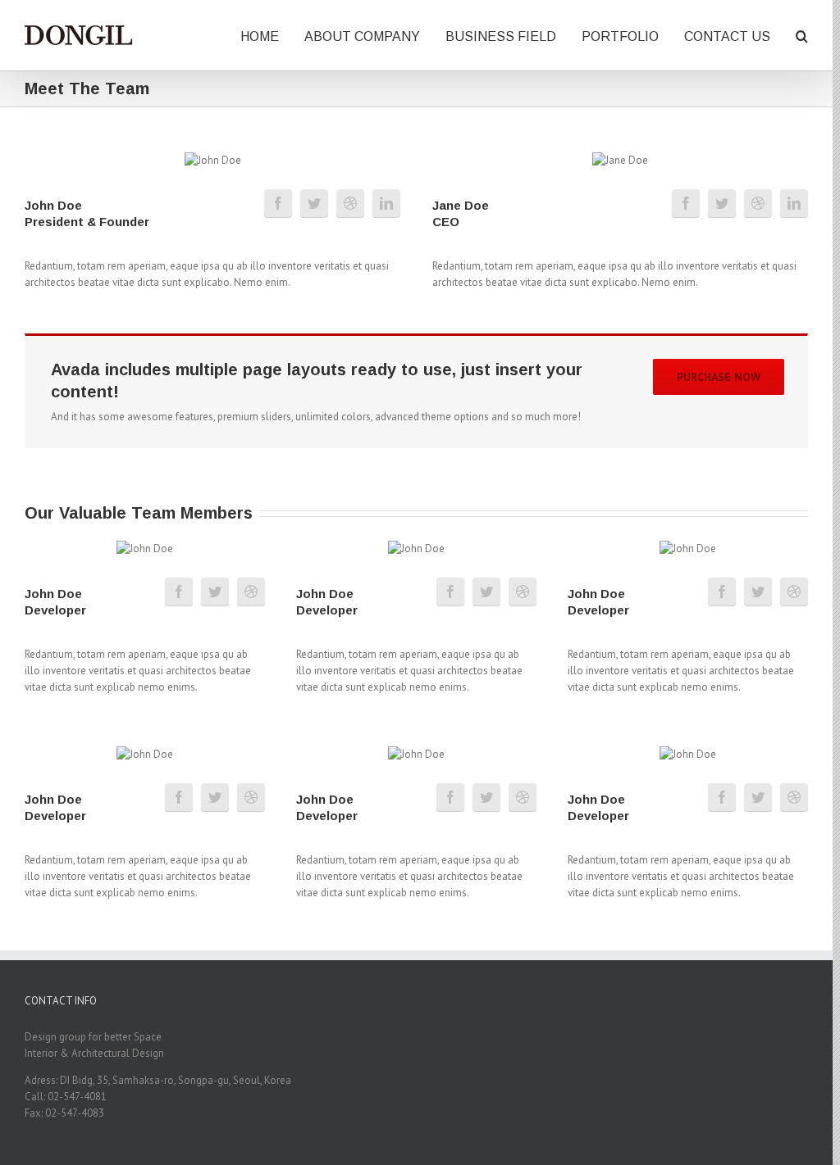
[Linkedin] (386, 203)
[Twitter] (314, 203)
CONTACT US (727, 36)
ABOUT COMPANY (362, 36)
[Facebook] (278, 203)
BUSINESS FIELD (500, 36)
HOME (259, 36)
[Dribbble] (350, 203)
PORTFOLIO (620, 36)
